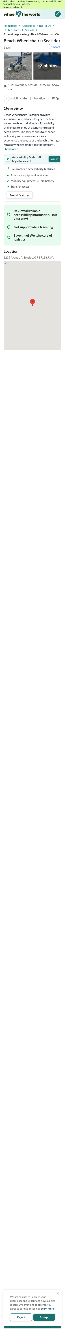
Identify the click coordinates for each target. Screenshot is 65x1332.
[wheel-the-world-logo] (22, 14)
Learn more (47, 1308)
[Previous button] (6, 98)
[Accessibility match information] (40, 157)
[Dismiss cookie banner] (58, 1293)
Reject (21, 1317)
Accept (44, 1317)
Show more (11, 149)
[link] (16, 98)
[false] (57, 14)
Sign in (54, 158)
